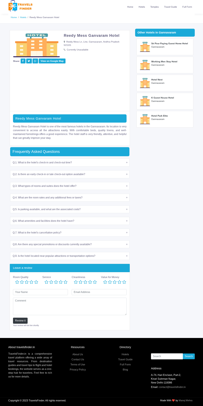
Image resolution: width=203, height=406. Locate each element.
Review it (20, 320)
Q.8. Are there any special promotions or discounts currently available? (52, 244)
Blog (125, 369)
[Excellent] (36, 282)
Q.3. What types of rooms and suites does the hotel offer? (44, 186)
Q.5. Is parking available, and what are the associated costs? (47, 209)
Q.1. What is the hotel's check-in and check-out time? (42, 162)
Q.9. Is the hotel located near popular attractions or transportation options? (54, 256)
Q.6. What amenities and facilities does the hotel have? (43, 220)
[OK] (26, 282)
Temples (154, 7)
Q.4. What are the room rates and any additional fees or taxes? (47, 197)
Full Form (187, 7)
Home (130, 7)
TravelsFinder (36, 400)
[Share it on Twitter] (29, 61)
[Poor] (22, 282)
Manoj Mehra (185, 400)
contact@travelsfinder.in (172, 387)
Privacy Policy (78, 369)
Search (189, 356)
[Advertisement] (70, 89)
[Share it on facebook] (23, 61)
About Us (77, 354)
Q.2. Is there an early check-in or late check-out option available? (49, 174)
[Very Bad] (17, 282)
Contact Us (78, 359)
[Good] (31, 282)
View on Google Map (52, 61)
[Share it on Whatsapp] (35, 61)
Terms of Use (77, 364)
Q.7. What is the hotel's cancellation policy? (37, 232)
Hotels (142, 7)
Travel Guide (170, 7)
